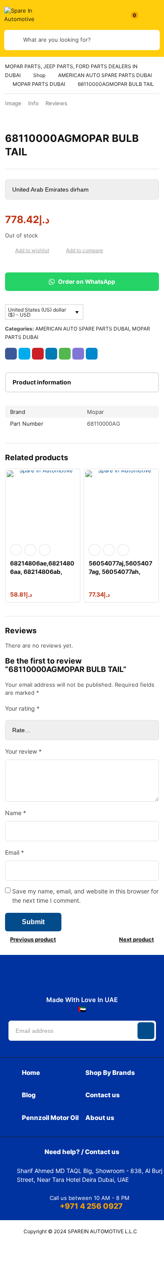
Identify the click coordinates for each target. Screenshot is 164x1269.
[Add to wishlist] (8, 250)
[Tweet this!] (24, 354)
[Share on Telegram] (92, 354)
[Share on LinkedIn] (51, 354)
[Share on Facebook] (11, 354)
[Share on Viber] (78, 354)
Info (33, 103)
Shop (39, 75)
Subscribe (146, 1030)
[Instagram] (56, 980)
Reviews (56, 103)
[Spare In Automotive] (24, 15)
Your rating (22, 708)
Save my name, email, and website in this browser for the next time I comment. (85, 896)
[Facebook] (38, 980)
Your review (23, 751)
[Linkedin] (75, 980)
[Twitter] (93, 980)
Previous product (33, 939)
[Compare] (59, 250)
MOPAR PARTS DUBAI (39, 84)
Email (14, 852)
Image (13, 103)
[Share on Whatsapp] (65, 354)
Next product (136, 939)
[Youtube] (112, 980)
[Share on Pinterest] (38, 354)
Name (15, 812)
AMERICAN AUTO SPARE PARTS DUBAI (105, 75)
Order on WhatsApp (86, 281)
